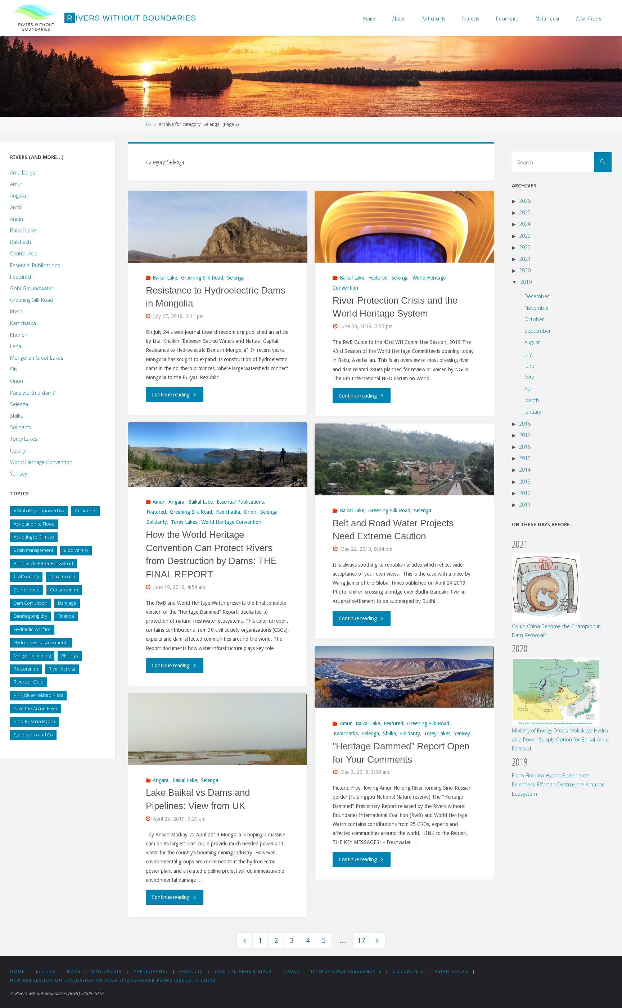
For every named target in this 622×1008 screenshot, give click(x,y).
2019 (526, 281)
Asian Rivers (588, 18)
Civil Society (26, 576)
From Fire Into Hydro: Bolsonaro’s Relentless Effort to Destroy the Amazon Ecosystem (558, 784)
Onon (250, 512)
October (534, 319)
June (529, 365)
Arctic (16, 207)
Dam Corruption (31, 603)
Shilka (389, 733)
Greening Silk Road (202, 278)
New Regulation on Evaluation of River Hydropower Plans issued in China (113, 980)
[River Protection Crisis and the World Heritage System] (404, 258)
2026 (525, 200)
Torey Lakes (184, 522)
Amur (158, 502)
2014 (525, 469)
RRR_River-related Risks (38, 695)
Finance (66, 616)
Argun (16, 218)
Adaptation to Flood (34, 524)
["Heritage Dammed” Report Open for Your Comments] (404, 677)
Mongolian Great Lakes (36, 357)
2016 (525, 446)
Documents (507, 18)
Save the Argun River (36, 708)
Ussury (18, 450)
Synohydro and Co (33, 735)
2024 (525, 224)
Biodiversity (76, 550)
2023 (525, 235)
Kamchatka (228, 512)
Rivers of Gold (29, 682)
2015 (525, 458)
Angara (176, 502)
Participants (433, 18)
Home (369, 18)
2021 (525, 258)
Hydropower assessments (41, 643)
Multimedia (547, 18)
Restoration (26, 669)
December (536, 296)
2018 (525, 423)
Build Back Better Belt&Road (43, 563)
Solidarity (157, 522)
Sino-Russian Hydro (34, 721)
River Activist (62, 669)
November (536, 307)
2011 (525, 504)
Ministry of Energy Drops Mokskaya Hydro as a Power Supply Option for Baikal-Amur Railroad (560, 739)
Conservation (64, 590)
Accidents (85, 511)
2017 (525, 435)
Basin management (33, 550)
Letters (45, 971)
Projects (470, 18)
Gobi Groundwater (31, 288)
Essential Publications (240, 502)
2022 (525, 247)
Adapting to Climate (34, 537)
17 (361, 940)
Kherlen (18, 334)
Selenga (235, 278)
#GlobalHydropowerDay (39, 511)
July (528, 354)
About (398, 18)
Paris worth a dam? (32, 392)
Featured (378, 278)
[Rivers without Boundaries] (36, 18)
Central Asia (23, 253)
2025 (525, 212)
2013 (525, 481)
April (529, 388)
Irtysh (16, 311)
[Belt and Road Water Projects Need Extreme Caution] (404, 490)
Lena (15, 346)
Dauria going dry (30, 616)
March (531, 400)
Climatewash (62, 576)
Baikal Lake (165, 278)
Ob (13, 369)
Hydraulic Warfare (32, 629)
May (529, 377)
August (532, 342)
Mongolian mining (32, 656)
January (532, 411)
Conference (27, 590)
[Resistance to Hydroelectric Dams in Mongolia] (217, 250)
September (537, 330)
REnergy (69, 656)
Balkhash (20, 242)
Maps (74, 971)
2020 (525, 270)
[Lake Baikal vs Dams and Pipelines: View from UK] (217, 761)
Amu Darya (22, 172)
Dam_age (67, 603)
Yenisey (462, 733)
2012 (525, 493)
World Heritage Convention (231, 522)
